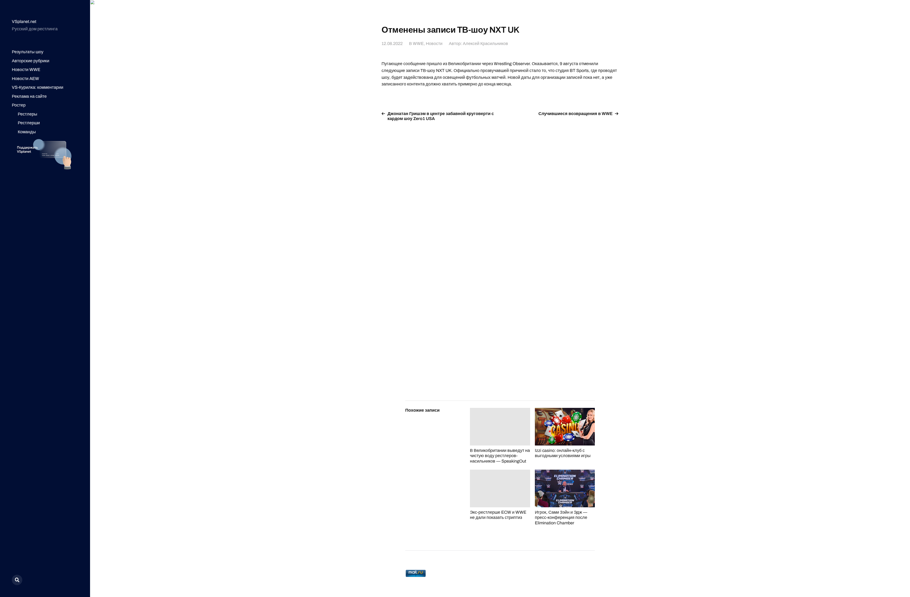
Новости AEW (25, 78)
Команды (27, 131)
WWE (418, 43)
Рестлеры (27, 114)
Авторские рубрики (30, 60)
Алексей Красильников (485, 43)
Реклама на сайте (29, 96)
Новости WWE (26, 69)
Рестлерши (29, 122)
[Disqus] (500, 185)
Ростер (19, 105)
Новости (434, 43)
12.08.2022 (392, 43)
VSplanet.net (24, 21)
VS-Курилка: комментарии (37, 87)
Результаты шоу (27, 51)
